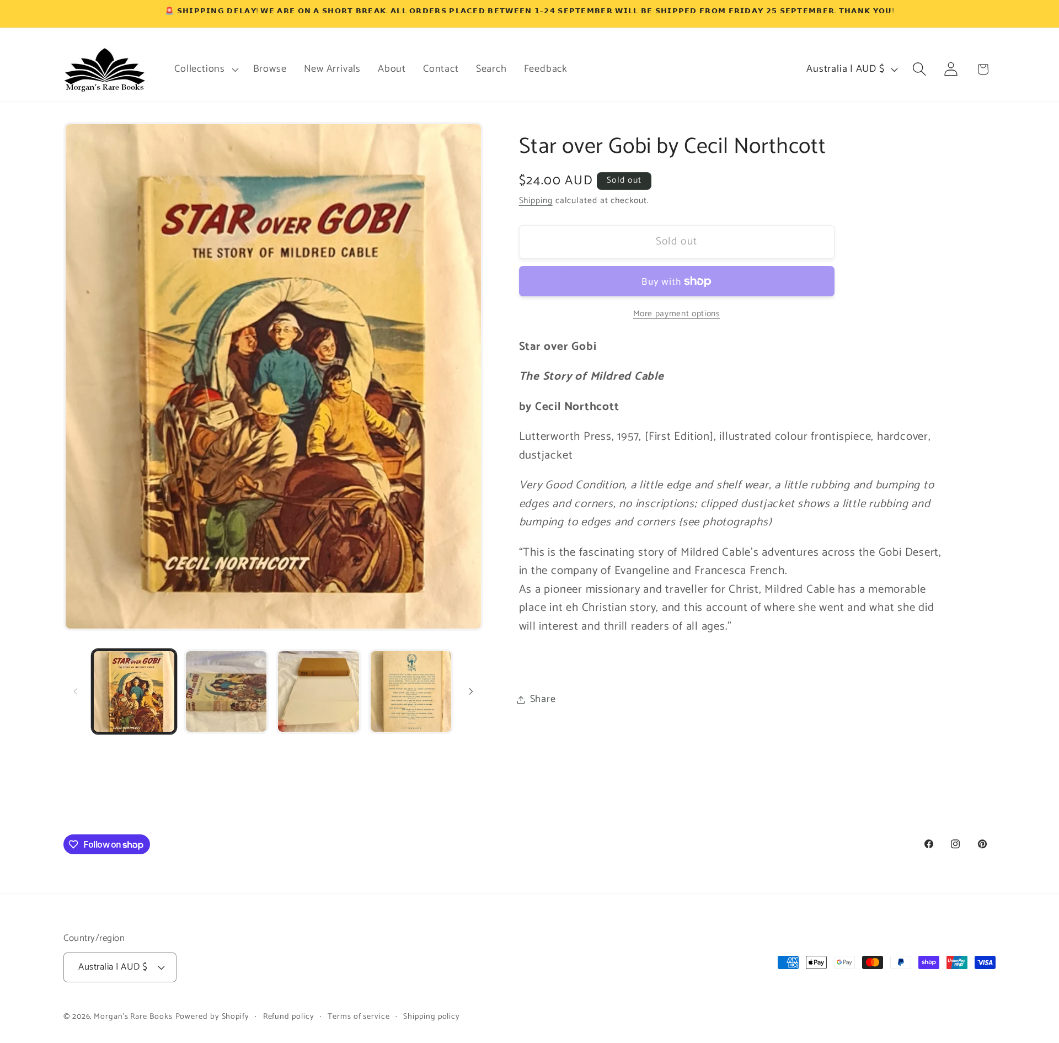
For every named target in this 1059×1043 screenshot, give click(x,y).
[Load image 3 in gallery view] (318, 691)
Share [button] (543, 699)
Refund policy (288, 1016)
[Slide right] (471, 691)
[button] (205, 69)
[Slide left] (75, 691)
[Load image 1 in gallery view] (134, 691)
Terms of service (359, 1016)
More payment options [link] (676, 314)
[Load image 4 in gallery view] (410, 691)
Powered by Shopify (212, 1016)
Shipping (536, 200)
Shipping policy (431, 1016)
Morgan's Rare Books (133, 1016)
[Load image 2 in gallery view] (226, 691)
